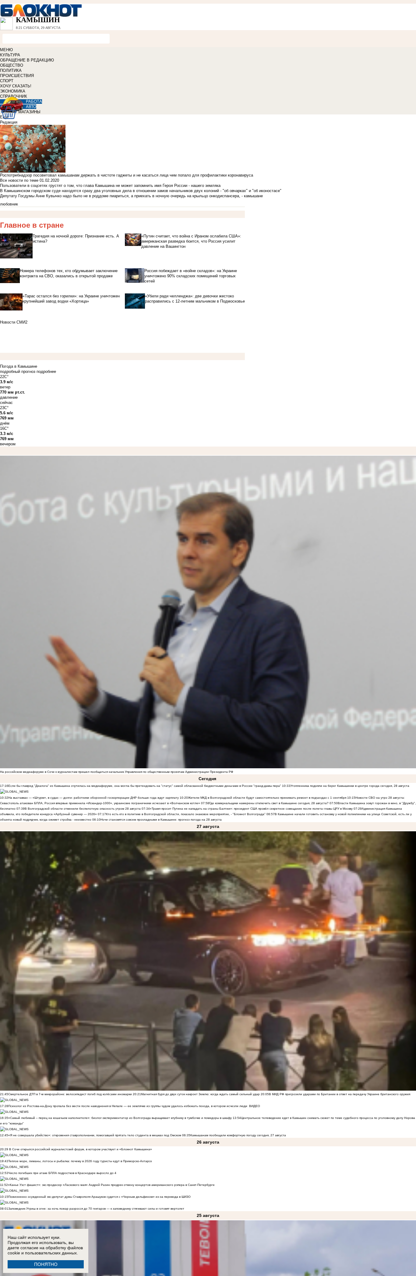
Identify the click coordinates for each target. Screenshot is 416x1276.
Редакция (8, 122)
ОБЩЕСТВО (11, 65)
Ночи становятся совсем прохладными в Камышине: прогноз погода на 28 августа (161, 819)
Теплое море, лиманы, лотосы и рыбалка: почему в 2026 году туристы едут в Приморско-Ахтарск (80, 1161)
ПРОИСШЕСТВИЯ (17, 75)
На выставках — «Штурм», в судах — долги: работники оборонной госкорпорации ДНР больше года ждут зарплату (93, 797)
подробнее (46, 371)
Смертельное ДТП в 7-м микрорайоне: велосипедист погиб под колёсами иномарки (70, 1094)
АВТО (31, 106)
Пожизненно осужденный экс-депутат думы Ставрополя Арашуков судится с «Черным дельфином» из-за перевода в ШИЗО (99, 1196)
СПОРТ (6, 81)
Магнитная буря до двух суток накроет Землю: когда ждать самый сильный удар (201, 1094)
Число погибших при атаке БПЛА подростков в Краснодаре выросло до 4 (62, 1173)
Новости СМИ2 (13, 322)
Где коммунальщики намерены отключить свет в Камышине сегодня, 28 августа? (269, 803)
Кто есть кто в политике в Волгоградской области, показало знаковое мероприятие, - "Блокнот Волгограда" (186, 814)
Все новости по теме (19, 180)
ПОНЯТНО (46, 1264)
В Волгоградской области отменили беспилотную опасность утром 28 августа (83, 808)
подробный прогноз (17, 371)
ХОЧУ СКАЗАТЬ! (15, 86)
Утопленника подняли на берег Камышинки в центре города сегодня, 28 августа (349, 785)
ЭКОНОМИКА (12, 91)
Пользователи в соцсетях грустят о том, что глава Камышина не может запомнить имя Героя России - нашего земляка (110, 185)
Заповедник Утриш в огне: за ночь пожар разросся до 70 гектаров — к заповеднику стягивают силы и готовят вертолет (96, 1208)
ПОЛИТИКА (11, 70)
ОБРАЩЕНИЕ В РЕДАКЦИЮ (27, 60)
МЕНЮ (6, 49)
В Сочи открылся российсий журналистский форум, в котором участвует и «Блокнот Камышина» (80, 1149)
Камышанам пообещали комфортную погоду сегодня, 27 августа (238, 1135)
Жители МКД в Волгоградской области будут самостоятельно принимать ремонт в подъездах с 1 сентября (267, 797)
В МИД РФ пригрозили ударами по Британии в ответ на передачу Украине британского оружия (339, 1094)
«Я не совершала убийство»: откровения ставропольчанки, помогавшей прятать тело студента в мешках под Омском (94, 1135)
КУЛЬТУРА (10, 55)
